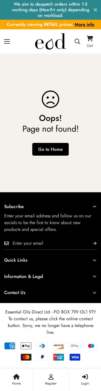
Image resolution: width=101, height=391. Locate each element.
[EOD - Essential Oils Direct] (50, 41)
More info (84, 24)
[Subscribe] (90, 243)
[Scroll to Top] (91, 361)
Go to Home (50, 149)
